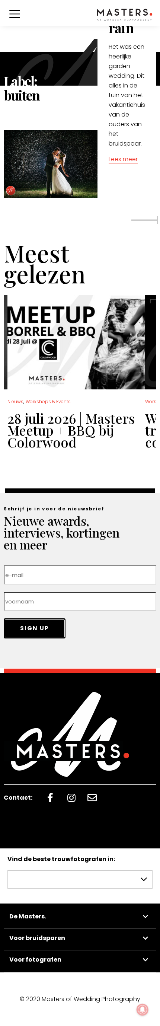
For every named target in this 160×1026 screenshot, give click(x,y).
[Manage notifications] (142, 1010)
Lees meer (123, 159)
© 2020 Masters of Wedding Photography (80, 999)
